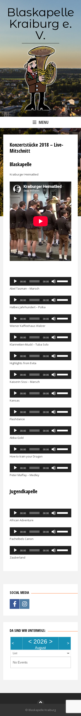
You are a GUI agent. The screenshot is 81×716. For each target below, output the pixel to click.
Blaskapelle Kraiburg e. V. (40, 23)
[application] (40, 281)
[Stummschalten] (53, 281)
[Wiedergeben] (15, 281)
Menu (44, 122)
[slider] (63, 281)
